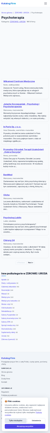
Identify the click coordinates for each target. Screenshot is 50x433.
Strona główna (6, 13)
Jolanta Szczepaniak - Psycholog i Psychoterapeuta (21, 105)
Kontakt (4, 382)
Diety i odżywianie (9, 283)
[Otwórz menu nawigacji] (46, 3)
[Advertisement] (25, 50)
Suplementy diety (9, 332)
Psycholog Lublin (12, 217)
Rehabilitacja (7, 311)
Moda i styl (7, 304)
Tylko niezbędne (15, 420)
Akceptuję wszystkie (25, 426)
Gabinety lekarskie (10, 287)
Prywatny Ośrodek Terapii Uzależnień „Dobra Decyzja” (23, 150)
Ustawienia (36, 420)
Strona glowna (6, 372)
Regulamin (5, 392)
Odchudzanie (7, 308)
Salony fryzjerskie (9, 315)
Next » (30, 263)
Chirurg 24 (9, 240)
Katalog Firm (8, 3)
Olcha (6, 195)
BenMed (7, 174)
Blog (3, 375)
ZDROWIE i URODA (22, 13)
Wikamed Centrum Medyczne (19, 81)
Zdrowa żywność (9, 339)
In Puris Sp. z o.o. (12, 126)
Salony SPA (7, 322)
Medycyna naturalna (10, 301)
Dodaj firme (5, 379)
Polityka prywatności (9, 395)
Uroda (5, 336)
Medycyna (7, 297)
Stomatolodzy (8, 329)
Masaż (5, 294)
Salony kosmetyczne (11, 318)
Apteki (5, 280)
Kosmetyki (7, 290)
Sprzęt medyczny (9, 325)
